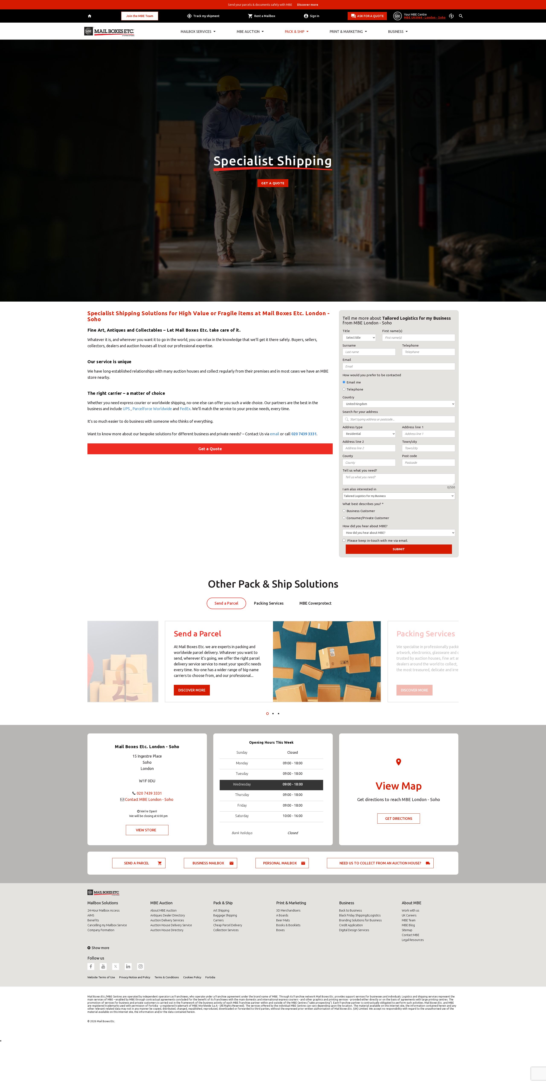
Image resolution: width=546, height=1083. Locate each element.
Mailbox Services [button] (196, 31)
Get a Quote (272, 183)
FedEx (185, 408)
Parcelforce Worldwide (152, 408)
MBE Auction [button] (248, 31)
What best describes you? (362, 504)
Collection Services (226, 930)
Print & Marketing (291, 903)
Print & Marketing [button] (346, 31)
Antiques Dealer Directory (167, 915)
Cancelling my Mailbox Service (107, 925)
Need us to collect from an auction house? (380, 863)
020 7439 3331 (304, 434)
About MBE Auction (163, 910)
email (274, 434)
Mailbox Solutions (102, 903)
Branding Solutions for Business (360, 920)
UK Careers (409, 915)
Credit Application (351, 925)
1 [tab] (267, 713)
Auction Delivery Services (167, 920)
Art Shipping (221, 910)
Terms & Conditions (166, 977)
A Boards (282, 915)
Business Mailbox (208, 863)
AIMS (90, 915)
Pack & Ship (223, 903)
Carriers (218, 920)
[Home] (90, 16)
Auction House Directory (166, 930)
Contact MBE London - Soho (149, 799)
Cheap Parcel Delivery (227, 925)
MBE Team (408, 920)
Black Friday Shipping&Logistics (360, 915)
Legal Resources (413, 940)
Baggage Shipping (225, 915)
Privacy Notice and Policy (134, 977)
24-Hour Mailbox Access (103, 910)
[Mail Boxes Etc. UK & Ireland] (109, 31)
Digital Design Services (354, 930)
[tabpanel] (273, 661)
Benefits (93, 920)
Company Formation (100, 930)
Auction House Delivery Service (171, 925)
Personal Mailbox (280, 863)
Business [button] (396, 31)
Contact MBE (410, 935)
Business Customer (361, 511)
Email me (354, 382)
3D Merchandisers (288, 910)
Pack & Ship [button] (294, 31)
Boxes (280, 930)
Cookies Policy (192, 977)
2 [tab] (273, 713)
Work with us (410, 910)
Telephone (355, 389)
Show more (100, 948)
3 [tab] (278, 713)
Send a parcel (136, 863)
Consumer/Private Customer (368, 518)
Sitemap (407, 930)
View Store (146, 830)
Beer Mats (283, 920)
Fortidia (210, 977)
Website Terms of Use (101, 977)
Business (346, 903)
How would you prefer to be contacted (372, 375)
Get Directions (398, 818)
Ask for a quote (370, 16)
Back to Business (350, 910)
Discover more (191, 690)
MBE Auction (161, 903)
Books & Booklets (288, 925)
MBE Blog (408, 925)
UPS (126, 408)
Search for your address (360, 412)
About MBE (411, 903)
